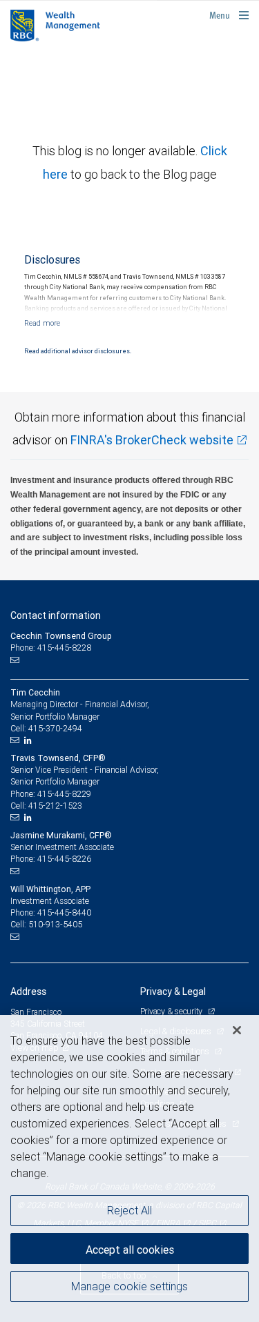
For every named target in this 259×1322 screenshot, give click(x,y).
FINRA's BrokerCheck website (151, 440)
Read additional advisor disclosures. (77, 351)
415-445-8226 (64, 859)
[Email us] (16, 659)
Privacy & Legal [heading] (173, 991)
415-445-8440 (64, 912)
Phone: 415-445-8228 (50, 647)
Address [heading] (28, 991)
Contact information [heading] (55, 615)
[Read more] (42, 323)
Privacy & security (172, 1011)
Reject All (129, 1210)
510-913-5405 (55, 924)
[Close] (237, 1030)
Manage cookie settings (129, 1286)
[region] (129, 1168)
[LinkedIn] (29, 740)
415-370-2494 (55, 728)
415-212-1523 (55, 805)
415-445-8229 (64, 794)
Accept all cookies (130, 1249)
